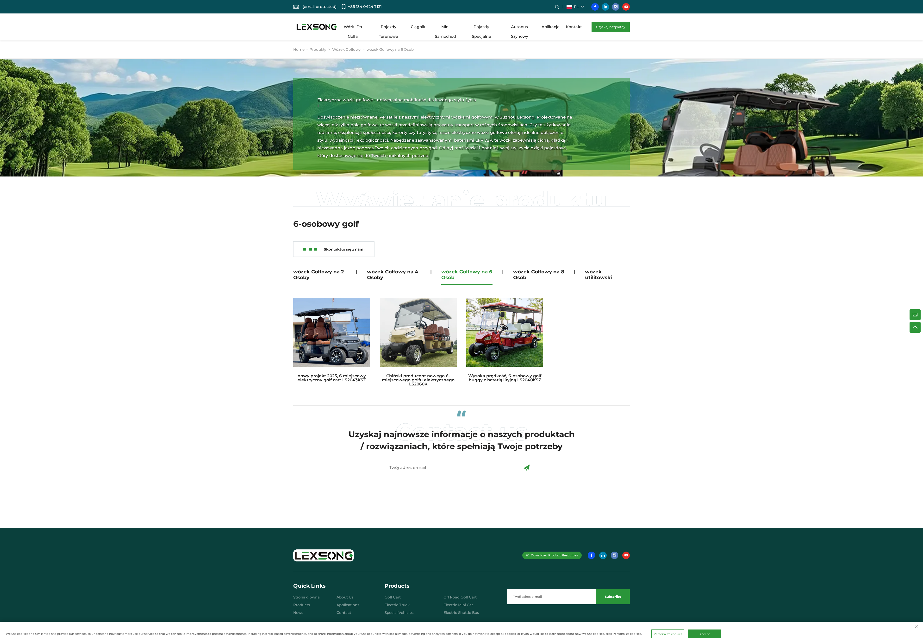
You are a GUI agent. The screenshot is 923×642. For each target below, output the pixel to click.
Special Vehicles (399, 612)
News (298, 612)
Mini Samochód (445, 28)
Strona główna (306, 597)
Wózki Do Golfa (353, 28)
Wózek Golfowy (346, 49)
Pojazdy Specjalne (481, 28)
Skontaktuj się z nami (344, 249)
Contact (344, 612)
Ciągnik (418, 27)
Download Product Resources (554, 555)
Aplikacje (551, 27)
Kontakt (574, 27)
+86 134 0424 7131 (365, 6)
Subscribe (613, 596)
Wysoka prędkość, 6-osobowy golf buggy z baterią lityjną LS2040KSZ (504, 377)
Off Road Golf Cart (460, 597)
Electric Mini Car (458, 605)
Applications (348, 605)
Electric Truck (397, 605)
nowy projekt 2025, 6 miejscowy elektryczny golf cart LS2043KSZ (332, 377)
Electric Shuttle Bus (461, 612)
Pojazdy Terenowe (388, 28)
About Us (345, 597)
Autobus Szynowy (519, 28)
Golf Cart (393, 597)
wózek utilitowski (598, 274)
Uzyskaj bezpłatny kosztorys (610, 28)
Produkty (318, 49)
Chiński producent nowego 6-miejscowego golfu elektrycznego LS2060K (418, 379)
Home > (301, 49)
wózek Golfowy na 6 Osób (390, 49)
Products (301, 605)
